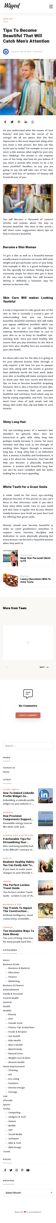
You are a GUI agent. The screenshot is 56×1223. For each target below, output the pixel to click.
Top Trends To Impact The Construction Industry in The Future (18, 909)
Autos (6, 960)
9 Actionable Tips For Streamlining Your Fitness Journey (17, 840)
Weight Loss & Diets (19, 1058)
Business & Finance (13, 985)
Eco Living (13, 1079)
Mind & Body (15, 1049)
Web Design (14, 1147)
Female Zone (15, 1023)
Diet (10, 1019)
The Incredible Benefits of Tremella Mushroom (36, 636)
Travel (7, 881)
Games (12, 1121)
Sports (6, 1105)
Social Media (11, 789)
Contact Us (9, 768)
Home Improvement (14, 1067)
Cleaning (13, 1070)
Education (13, 973)
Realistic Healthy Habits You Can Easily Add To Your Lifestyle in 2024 (18, 863)
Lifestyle (8, 1100)
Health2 (8, 19)
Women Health (16, 1062)
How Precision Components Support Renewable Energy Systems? (17, 817)
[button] (51, 7)
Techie (6, 1109)
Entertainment (11, 990)
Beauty (12, 1014)
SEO (10, 1130)
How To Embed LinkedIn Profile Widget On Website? (18, 795)
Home (6, 772)
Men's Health (15, 1045)
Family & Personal (12, 994)
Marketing (14, 981)
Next (42, 667)
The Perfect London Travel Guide (16, 887)
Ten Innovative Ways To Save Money (18, 932)
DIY (10, 1075)
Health (7, 858)
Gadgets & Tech (17, 1117)
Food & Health (11, 998)
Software (13, 1139)
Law (5, 1096)
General (8, 812)
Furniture (13, 1083)
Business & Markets (19, 968)
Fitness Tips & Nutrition (18, 835)
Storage (12, 1092)
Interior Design (16, 1088)
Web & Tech (14, 1143)
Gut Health (14, 1036)
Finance (8, 927)
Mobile (12, 1126)
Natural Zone (15, 1054)
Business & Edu (12, 904)
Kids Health (14, 1041)
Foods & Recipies (32, 630)
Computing (14, 1113)
